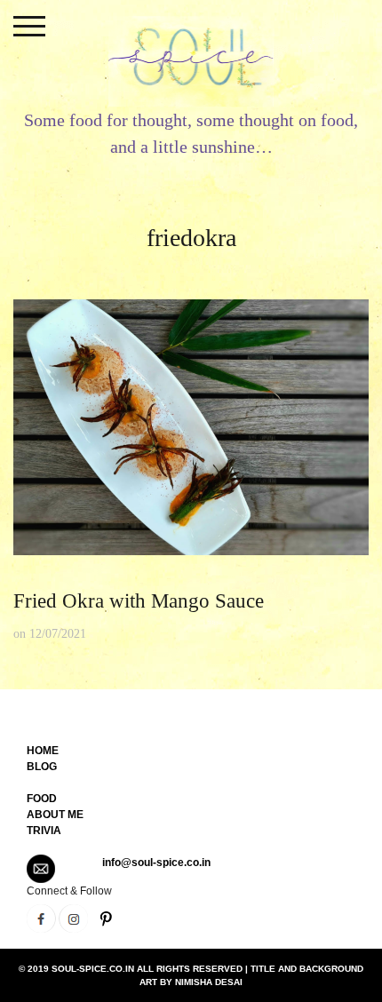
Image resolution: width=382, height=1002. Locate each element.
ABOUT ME (55, 814)
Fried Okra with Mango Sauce (138, 601)
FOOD (42, 798)
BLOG (42, 766)
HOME (43, 750)
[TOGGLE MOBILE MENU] (29, 27)
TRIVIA (44, 830)
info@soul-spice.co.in (156, 862)
